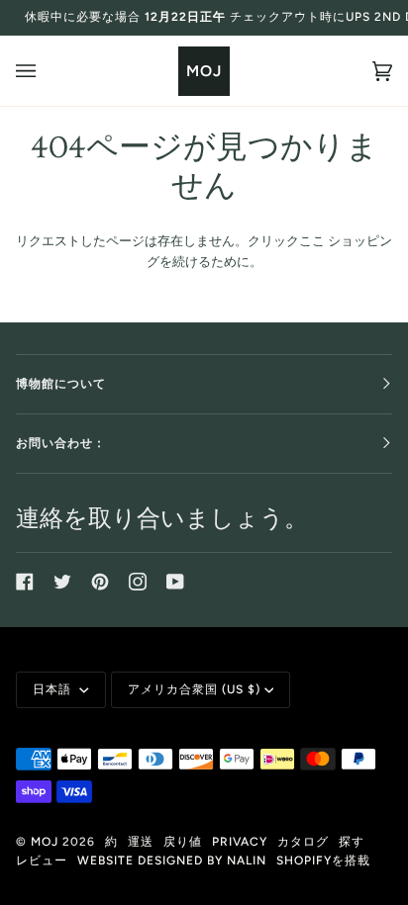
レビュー (41, 860)
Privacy (239, 842)
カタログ (303, 842)
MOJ (44, 842)
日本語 (54, 689)
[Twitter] (62, 581)
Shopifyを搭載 (323, 860)
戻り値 (182, 842)
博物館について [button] (61, 384)
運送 (140, 842)
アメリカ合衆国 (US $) (194, 689)
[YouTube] (175, 581)
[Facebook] (25, 581)
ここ (312, 240)
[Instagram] (138, 581)
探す (351, 842)
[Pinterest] (100, 581)
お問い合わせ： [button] (61, 443)
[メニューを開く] (45, 71)
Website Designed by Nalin (171, 860)
